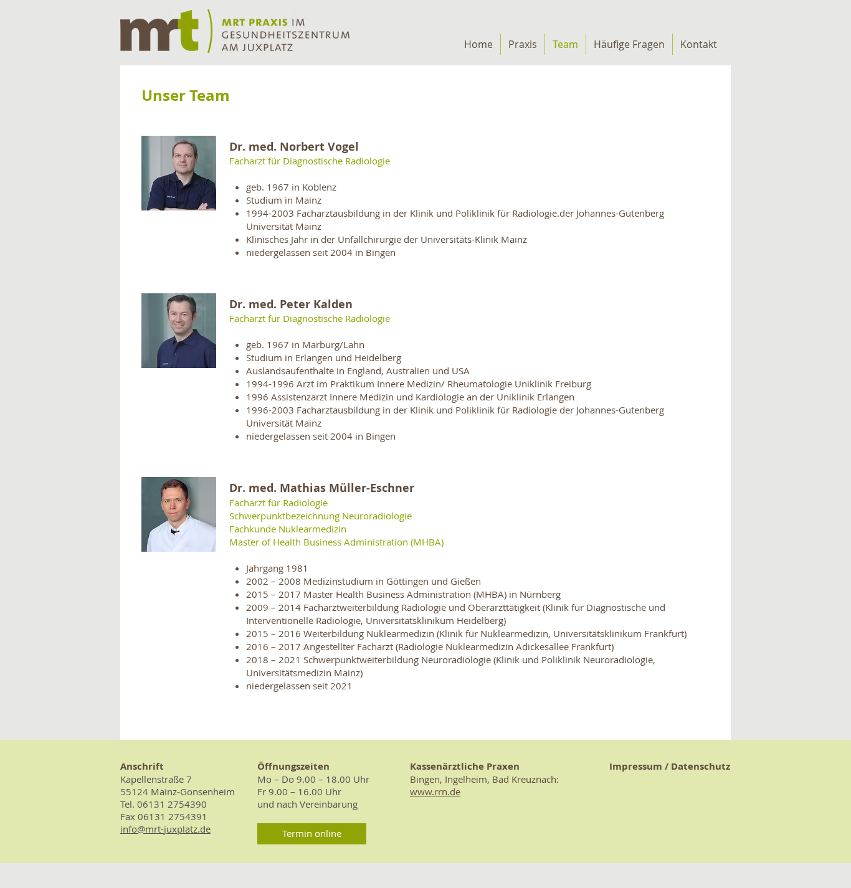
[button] (311, 833)
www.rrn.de (435, 791)
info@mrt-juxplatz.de (165, 829)
